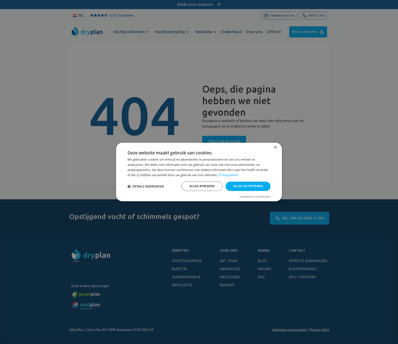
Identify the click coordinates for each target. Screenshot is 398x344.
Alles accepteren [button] (248, 186)
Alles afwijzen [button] (202, 186)
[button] (145, 186)
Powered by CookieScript (255, 196)
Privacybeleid (228, 175)
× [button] (275, 147)
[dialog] (199, 172)
